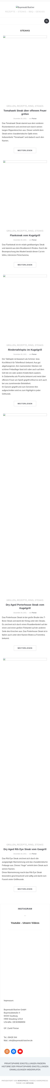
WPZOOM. (30, 1083)
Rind (31, 106)
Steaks (39, 106)
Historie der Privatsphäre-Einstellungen (25, 1066)
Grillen (11, 106)
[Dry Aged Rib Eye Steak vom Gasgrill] (25, 749)
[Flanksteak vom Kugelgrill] (25, 193)
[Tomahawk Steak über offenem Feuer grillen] (25, 68)
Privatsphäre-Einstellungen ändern (25, 1063)
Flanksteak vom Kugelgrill (25, 235)
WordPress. (23, 1081)
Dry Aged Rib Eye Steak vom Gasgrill (25, 849)
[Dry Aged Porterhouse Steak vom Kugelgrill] (25, 504)
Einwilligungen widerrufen (25, 1070)
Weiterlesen (25, 150)
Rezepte (22, 106)
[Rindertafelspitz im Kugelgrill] (25, 307)
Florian (34, 118)
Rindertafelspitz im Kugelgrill (25, 349)
